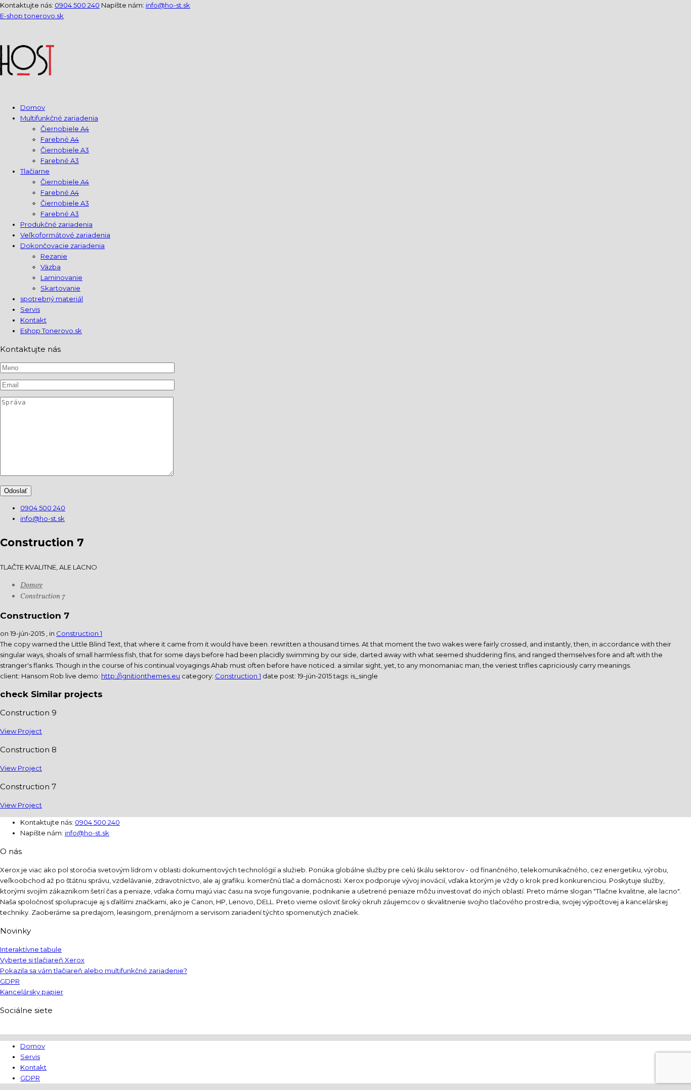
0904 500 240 (77, 5)
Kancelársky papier (31, 992)
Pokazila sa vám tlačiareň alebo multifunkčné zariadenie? (93, 970)
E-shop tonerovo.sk (32, 16)
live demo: (83, 676)
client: (10, 676)
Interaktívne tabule (31, 949)
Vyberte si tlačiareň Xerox (42, 960)
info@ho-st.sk (168, 5)
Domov (31, 585)
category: (198, 676)
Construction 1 (79, 633)
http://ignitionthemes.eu (140, 676)
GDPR (10, 981)
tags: (342, 676)
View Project (21, 731)
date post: (280, 676)
